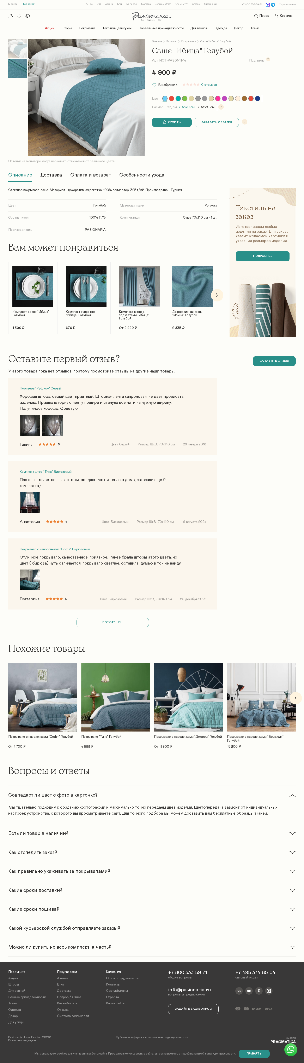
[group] (165, 98)
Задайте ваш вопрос (193, 1008)
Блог (119, 4)
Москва (13, 4)
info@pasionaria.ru (189, 989)
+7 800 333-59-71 (252, 4)
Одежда (220, 28)
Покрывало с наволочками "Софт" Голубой (40, 737)
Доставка (146, 4)
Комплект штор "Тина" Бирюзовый (46, 471)
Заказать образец (216, 122)
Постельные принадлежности (161, 28)
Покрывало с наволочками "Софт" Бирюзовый (55, 549)
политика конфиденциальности (166, 1037)
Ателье (196, 4)
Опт (99, 4)
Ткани (254, 28)
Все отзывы (112, 622)
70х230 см (206, 107)
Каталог (171, 41)
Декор (238, 28)
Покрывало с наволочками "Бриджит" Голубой (255, 738)
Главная (157, 41)
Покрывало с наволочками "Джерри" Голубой (188, 737)
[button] (8, 295)
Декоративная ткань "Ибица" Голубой (187, 313)
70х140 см (187, 107)
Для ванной (198, 28)
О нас (89, 4)
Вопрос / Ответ (163, 4)
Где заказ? (29, 4)
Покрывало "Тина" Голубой (101, 737)
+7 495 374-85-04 (255, 972)
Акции (49, 28)
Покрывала (87, 28)
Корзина (286, 15)
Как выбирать (67, 1003)
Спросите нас (287, 4)
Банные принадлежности (27, 997)
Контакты (131, 4)
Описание (20, 175)
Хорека (109, 4)
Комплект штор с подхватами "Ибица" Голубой (134, 315)
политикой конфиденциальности (212, 1053)
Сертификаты (117, 990)
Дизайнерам (211, 4)
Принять (254, 1053)
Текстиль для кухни (117, 28)
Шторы (66, 28)
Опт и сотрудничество (123, 978)
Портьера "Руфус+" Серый (40, 388)
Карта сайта (115, 1003)
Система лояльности (73, 1016)
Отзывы (182, 4)
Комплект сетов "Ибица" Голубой (30, 313)
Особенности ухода (141, 175)
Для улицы (16, 1022)
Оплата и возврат (90, 175)
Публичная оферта (129, 1037)
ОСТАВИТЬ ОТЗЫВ (274, 360)
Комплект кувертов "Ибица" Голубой (80, 313)
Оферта (112, 997)
